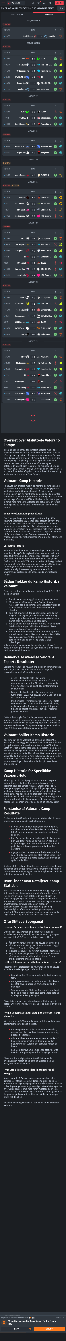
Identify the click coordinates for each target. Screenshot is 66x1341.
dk (50, 3)
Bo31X (16, 1329)
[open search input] (32, 3)
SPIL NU (49, 1329)
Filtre (61, 8)
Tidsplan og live (17, 15)
